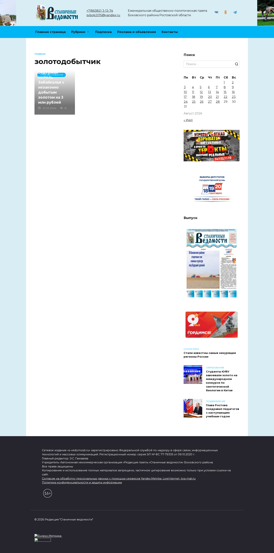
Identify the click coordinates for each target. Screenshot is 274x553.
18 (193, 97)
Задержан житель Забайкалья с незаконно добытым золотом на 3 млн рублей (51, 87)
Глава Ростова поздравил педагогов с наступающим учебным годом (222, 411)
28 (218, 101)
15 (225, 92)
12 (201, 92)
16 (233, 92)
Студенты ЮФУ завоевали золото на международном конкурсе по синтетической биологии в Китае (221, 381)
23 (234, 97)
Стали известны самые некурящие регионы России (210, 354)
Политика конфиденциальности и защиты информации (82, 482)
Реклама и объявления (136, 32)
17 (185, 97)
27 (210, 101)
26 (201, 101)
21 (217, 97)
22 (225, 97)
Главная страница (50, 32)
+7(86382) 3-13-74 (99, 10)
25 (194, 101)
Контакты (170, 32)
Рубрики (78, 32)
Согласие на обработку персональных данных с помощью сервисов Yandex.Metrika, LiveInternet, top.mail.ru (119, 478)
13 (209, 92)
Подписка (103, 32)
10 (185, 92)
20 (210, 97)
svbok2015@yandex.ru (103, 15)
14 (217, 92)
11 (193, 92)
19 (201, 97)
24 (186, 101)
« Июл (188, 120)
